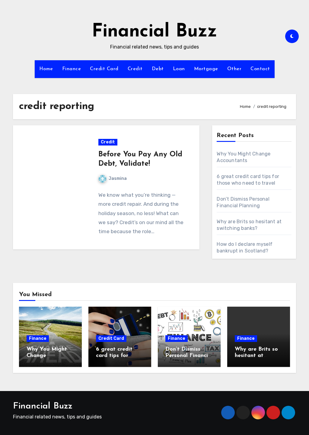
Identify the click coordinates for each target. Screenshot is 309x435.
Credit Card (104, 69)
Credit (135, 69)
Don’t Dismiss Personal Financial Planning (189, 356)
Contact (260, 69)
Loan (179, 69)
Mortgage (206, 69)
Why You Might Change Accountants (47, 356)
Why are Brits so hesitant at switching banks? (256, 356)
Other (234, 69)
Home (46, 69)
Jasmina (118, 178)
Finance (71, 69)
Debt (158, 69)
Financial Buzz (154, 32)
